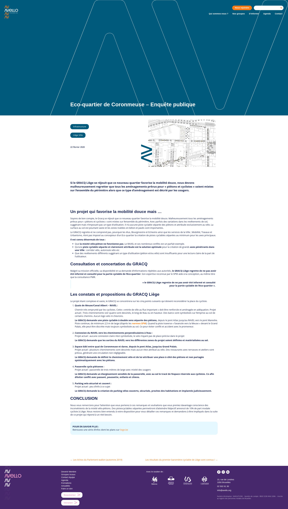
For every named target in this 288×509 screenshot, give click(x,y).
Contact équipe (68, 477)
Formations (66, 483)
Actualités (65, 486)
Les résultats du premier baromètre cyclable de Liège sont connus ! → (181, 459)
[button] (218, 472)
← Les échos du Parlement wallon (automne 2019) (96, 459)
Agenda (64, 480)
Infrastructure (79, 126)
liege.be (124, 429)
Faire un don (67, 489)
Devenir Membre (68, 472)
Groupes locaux (68, 474)
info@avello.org (224, 490)
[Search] (281, 8)
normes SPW (139, 323)
